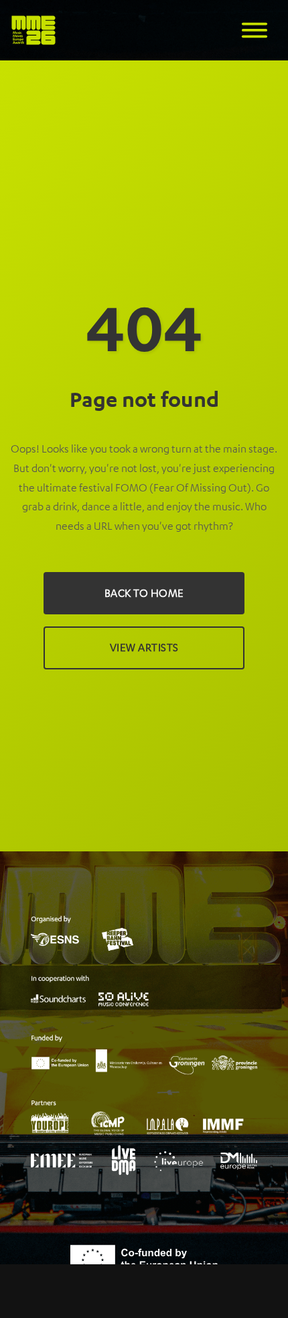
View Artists (144, 647)
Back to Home (144, 593)
